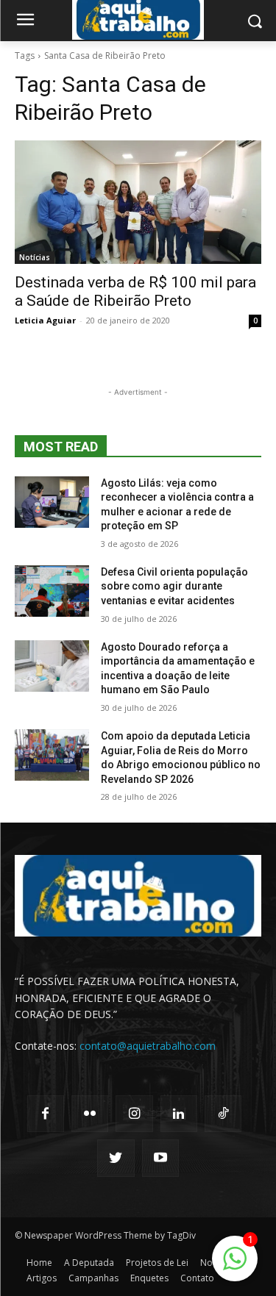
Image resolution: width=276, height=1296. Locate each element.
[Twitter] (115, 1157)
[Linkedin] (178, 1113)
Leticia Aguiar (45, 320)
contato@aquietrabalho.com (147, 1046)
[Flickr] (89, 1113)
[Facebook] (45, 1113)
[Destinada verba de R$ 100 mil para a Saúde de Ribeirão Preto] (138, 202)
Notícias (34, 257)
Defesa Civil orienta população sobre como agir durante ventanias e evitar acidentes (174, 586)
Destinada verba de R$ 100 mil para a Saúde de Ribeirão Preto (135, 291)
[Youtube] (160, 1157)
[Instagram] (134, 1113)
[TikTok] (223, 1113)
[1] (235, 1266)
